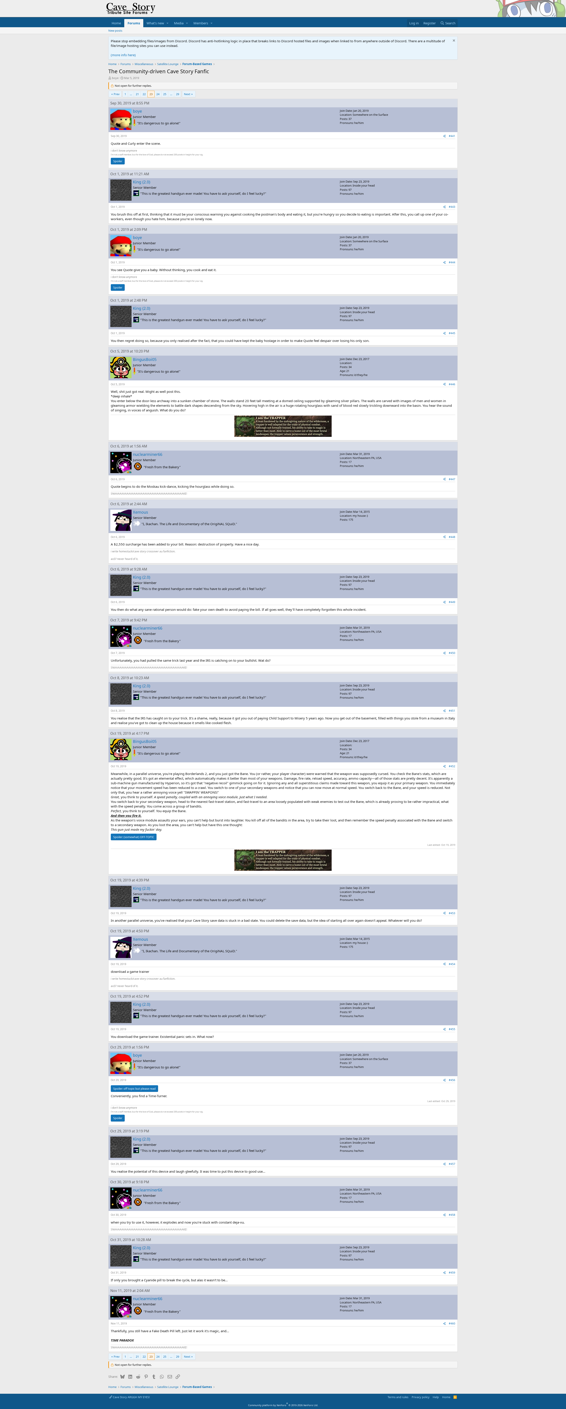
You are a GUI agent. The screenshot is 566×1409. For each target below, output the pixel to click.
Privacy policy (421, 1397)
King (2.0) (141, 182)
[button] (167, 23)
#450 (452, 653)
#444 (452, 262)
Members (200, 23)
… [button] (131, 94)
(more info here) (123, 55)
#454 (452, 964)
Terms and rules (398, 1397)
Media (179, 23)
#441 (452, 136)
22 (144, 94)
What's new (155, 23)
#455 (452, 1029)
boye (115, 78)
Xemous (140, 512)
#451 (452, 711)
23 (151, 94)
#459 (452, 1272)
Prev (117, 94)
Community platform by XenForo (283, 1405)
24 (157, 94)
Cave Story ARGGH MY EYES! (131, 1397)
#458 (452, 1215)
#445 (452, 333)
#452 (452, 766)
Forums (134, 23)
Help (436, 1397)
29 (177, 94)
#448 (452, 537)
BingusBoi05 (145, 359)
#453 (452, 913)
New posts (115, 31)
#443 (452, 207)
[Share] (444, 136)
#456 (452, 1080)
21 (137, 94)
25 (164, 94)
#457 (452, 1164)
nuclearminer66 (147, 454)
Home (116, 23)
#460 (452, 1323)
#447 (452, 479)
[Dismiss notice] (453, 41)
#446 (452, 384)
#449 (452, 602)
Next (187, 94)
